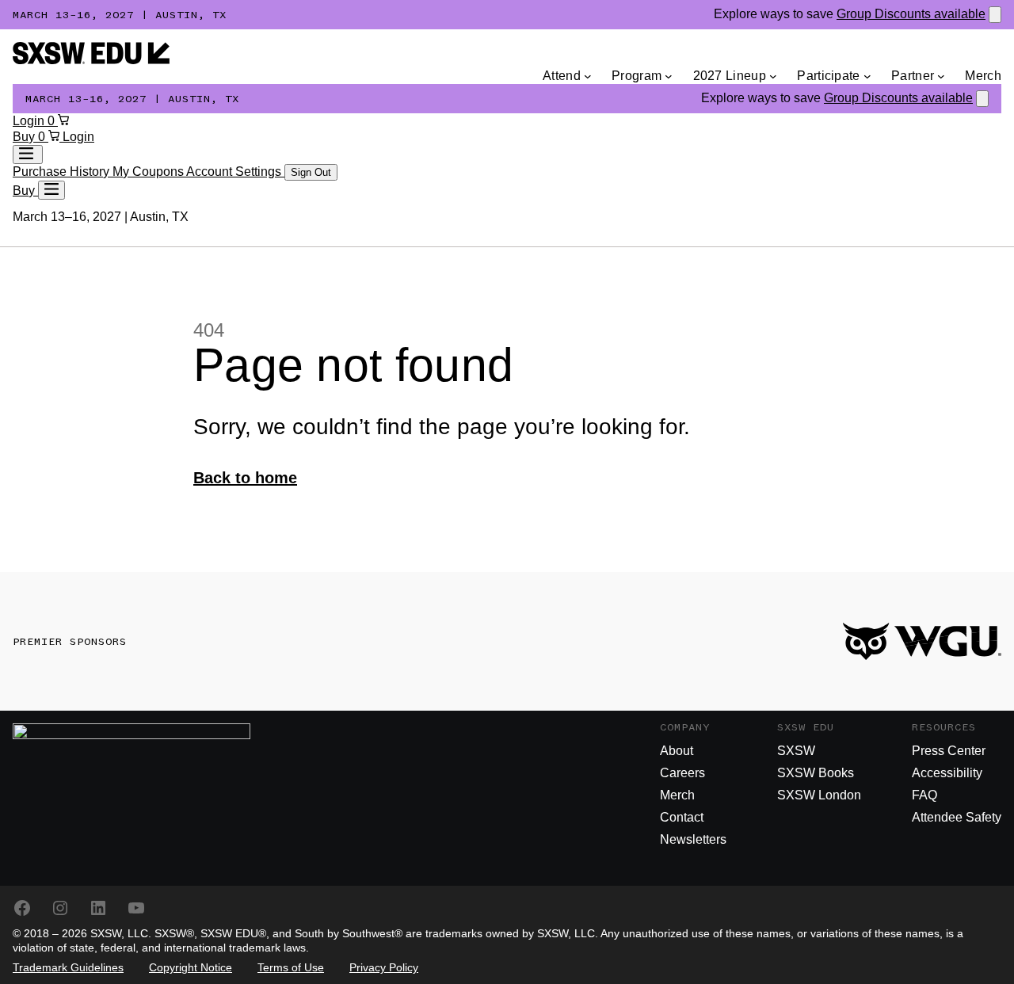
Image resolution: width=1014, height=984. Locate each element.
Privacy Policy (383, 967)
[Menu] (51, 190)
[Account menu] (28, 154)
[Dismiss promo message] (995, 14)
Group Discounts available (911, 14)
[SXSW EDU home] (91, 60)
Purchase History (62, 171)
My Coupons (149, 171)
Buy (25, 136)
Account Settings (235, 171)
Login (30, 121)
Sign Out (311, 172)
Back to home (245, 477)
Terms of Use (290, 967)
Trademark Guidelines (68, 967)
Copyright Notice (190, 967)
